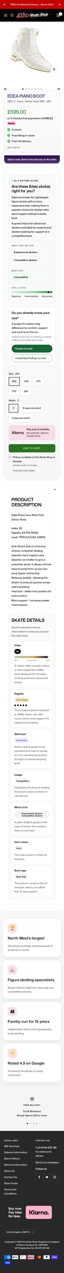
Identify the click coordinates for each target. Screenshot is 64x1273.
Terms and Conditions (10, 1191)
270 (38, 381)
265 (26, 381)
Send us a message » (47, 1162)
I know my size (23, 348)
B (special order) (32, 408)
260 (14, 381)
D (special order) (21, 418)
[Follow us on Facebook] (39, 1177)
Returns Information (15, 1164)
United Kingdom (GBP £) (18, 1232)
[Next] (58, 89)
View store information (24, 470)
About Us (9, 1170)
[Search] (12, 15)
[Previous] (5, 89)
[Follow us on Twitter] (47, 1177)
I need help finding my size (30, 358)
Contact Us (10, 1177)
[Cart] (58, 15)
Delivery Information (15, 1152)
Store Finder (11, 1183)
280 (26, 391)
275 (14, 391)
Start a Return (12, 1158)
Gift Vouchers (11, 1146)
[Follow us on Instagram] (55, 1177)
